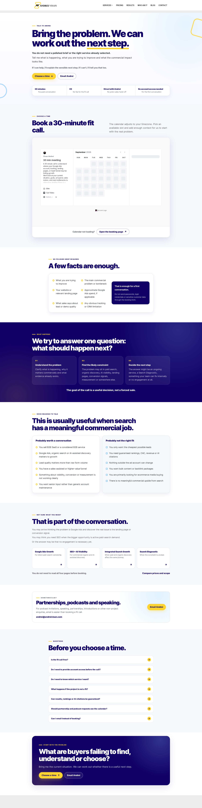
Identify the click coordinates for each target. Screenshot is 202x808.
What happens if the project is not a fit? (69, 689)
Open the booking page (113, 231)
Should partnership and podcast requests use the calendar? (79, 709)
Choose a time (44, 76)
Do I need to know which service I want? (70, 679)
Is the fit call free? (59, 660)
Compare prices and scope (156, 573)
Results (130, 5)
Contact (163, 5)
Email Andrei (66, 76)
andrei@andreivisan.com (49, 617)
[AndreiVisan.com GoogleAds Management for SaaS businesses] (46, 5)
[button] (112, 5)
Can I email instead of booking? (66, 718)
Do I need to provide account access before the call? (76, 669)
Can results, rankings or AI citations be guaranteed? (75, 699)
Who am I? (142, 5)
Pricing (119, 5)
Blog (153, 5)
